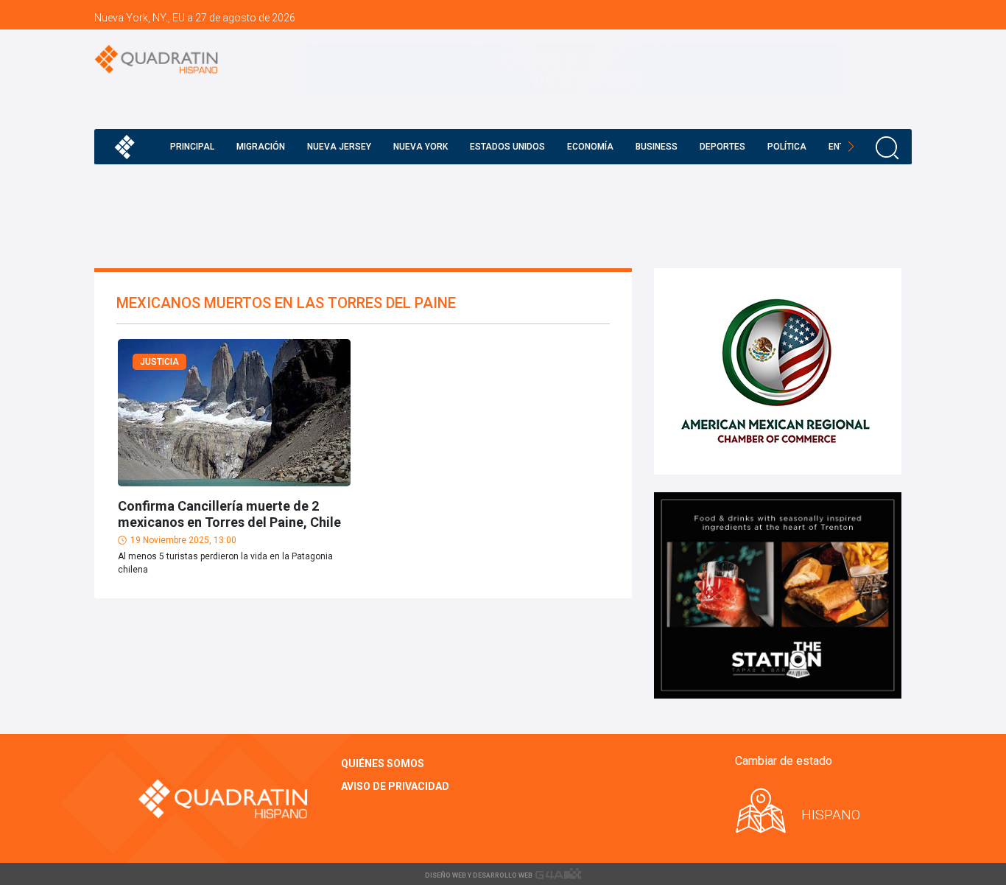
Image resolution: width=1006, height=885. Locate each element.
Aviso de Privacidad (395, 786)
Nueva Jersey (339, 146)
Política (786, 146)
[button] (851, 146)
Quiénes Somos (382, 763)
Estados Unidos (507, 146)
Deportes (722, 146)
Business (657, 146)
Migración (260, 146)
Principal (192, 146)
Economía (590, 146)
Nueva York (420, 146)
